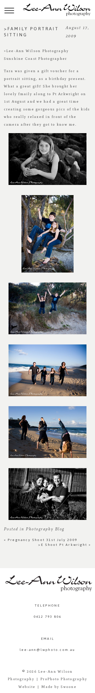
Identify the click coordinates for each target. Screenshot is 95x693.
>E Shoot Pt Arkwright (64, 544)
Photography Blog (45, 528)
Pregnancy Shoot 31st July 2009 (40, 540)
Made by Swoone (58, 687)
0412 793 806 (47, 616)
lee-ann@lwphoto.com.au (47, 650)
